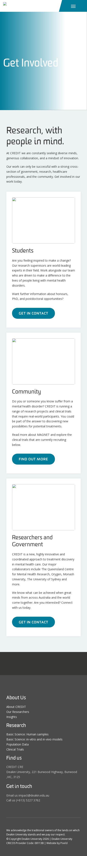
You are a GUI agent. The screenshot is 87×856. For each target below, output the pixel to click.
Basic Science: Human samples (27, 734)
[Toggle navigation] (73, 6)
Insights (11, 717)
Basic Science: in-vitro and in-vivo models (34, 739)
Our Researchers (17, 712)
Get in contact (33, 313)
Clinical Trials (15, 749)
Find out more (33, 459)
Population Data (17, 744)
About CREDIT (16, 707)
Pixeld (64, 843)
